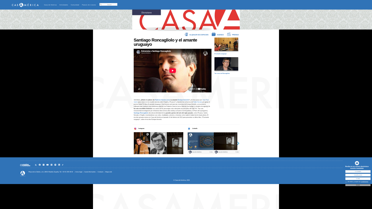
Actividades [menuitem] (63, 5)
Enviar (358, 185)
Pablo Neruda (197, 102)
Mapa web (108, 172)
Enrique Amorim (183, 100)
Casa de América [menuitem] (50, 5)
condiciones (364, 181)
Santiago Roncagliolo (141, 113)
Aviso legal (78, 172)
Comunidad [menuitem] (75, 5)
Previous (190, 143)
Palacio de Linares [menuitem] (89, 5)
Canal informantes (90, 172)
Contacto (100, 172)
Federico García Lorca (162, 100)
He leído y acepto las (358, 181)
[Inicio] (25, 5)
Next (237, 143)
